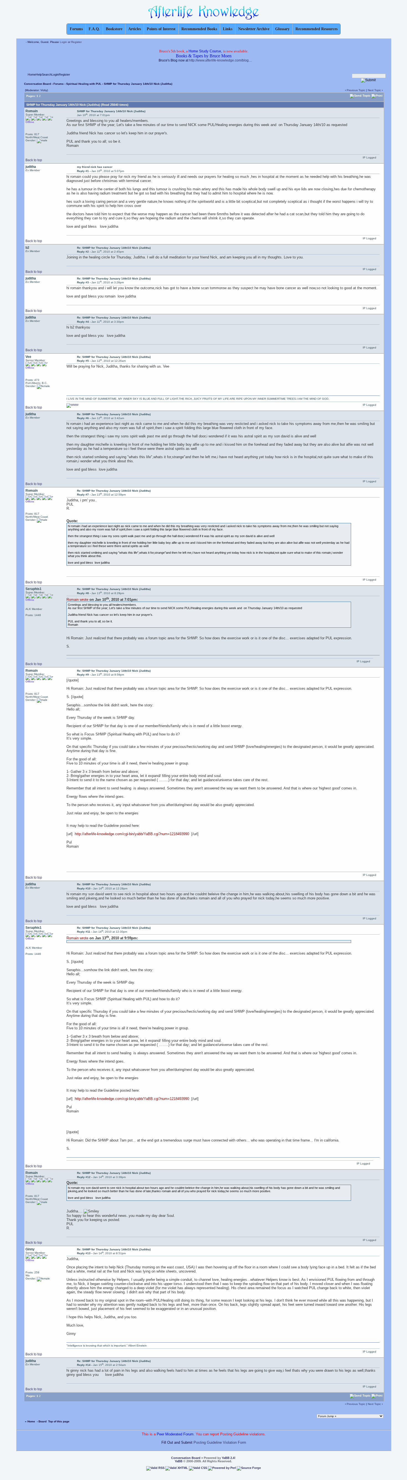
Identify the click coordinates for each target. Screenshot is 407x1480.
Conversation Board (37, 83)
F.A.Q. (94, 29)
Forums (58, 83)
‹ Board (42, 1421)
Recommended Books (199, 29)
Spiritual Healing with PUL (84, 83)
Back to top (33, 160)
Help (39, 74)
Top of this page (58, 1421)
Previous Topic (356, 90)
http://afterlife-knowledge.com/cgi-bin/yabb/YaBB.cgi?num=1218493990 (132, 834)
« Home (30, 1421)
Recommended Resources (316, 29)
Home (32, 74)
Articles (134, 29)
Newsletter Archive (253, 29)
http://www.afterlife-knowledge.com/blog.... (220, 60)
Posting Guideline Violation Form (220, 1442)
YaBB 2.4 (228, 1458)
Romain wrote (77, 599)
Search (46, 74)
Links (227, 29)
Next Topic (374, 90)
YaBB (178, 1461)
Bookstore (114, 29)
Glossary (282, 29)
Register (76, 41)
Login (63, 41)
